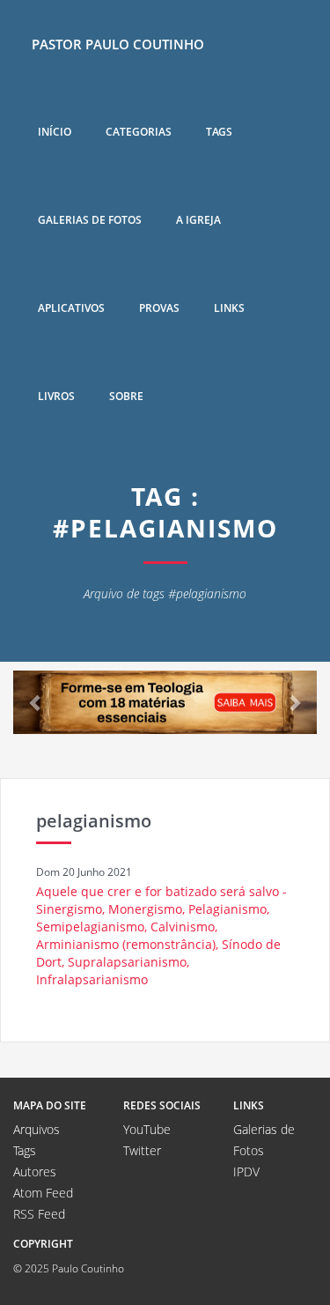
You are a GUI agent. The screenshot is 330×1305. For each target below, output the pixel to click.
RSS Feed (39, 1213)
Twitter (142, 1150)
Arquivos (36, 1129)
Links (229, 307)
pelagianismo (93, 821)
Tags (219, 131)
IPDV (246, 1171)
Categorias (139, 131)
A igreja (198, 219)
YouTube (147, 1129)
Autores (34, 1171)
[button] (36, 702)
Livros (56, 396)
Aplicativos (71, 307)
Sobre (126, 396)
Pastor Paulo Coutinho (118, 44)
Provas (159, 307)
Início (54, 131)
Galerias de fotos (90, 219)
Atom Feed (43, 1192)
